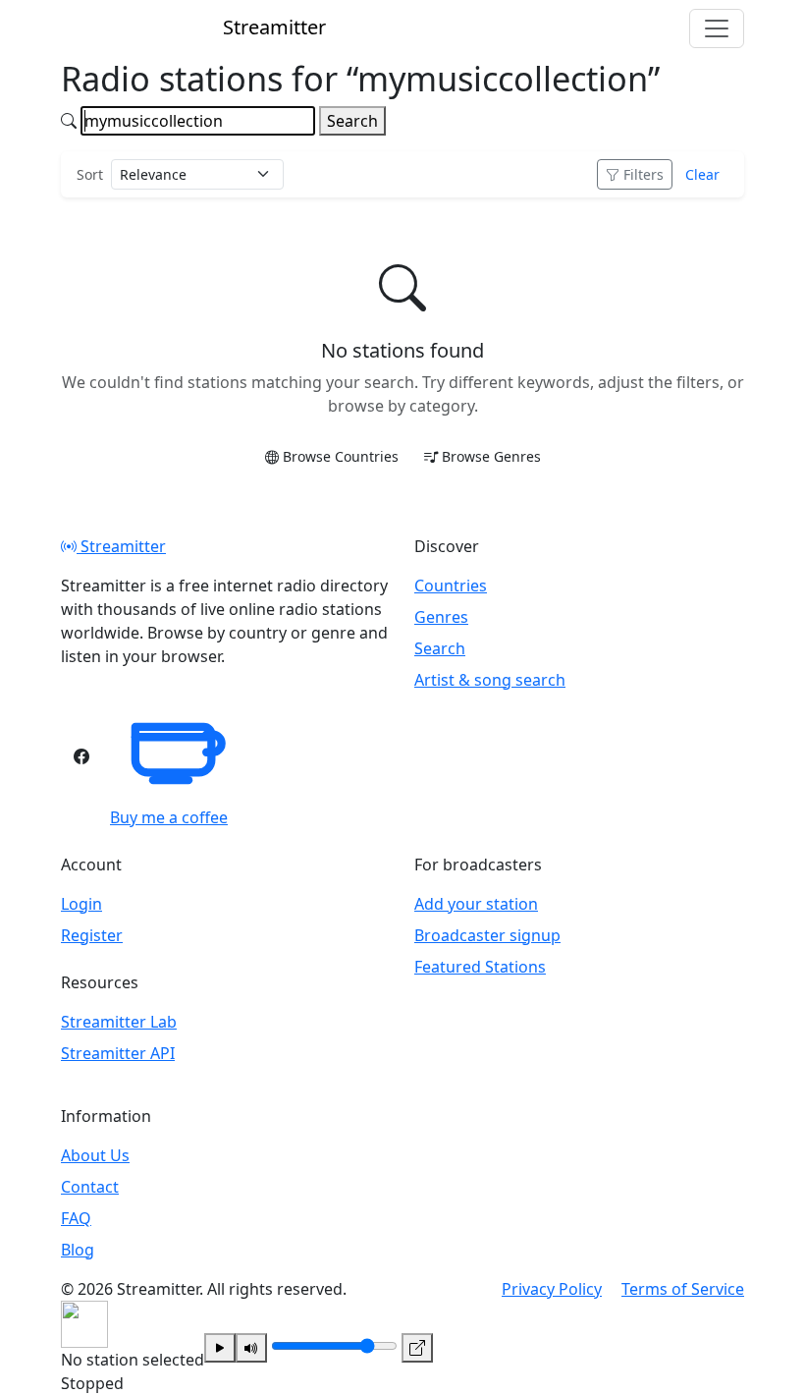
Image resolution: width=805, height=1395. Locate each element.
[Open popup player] (417, 1348)
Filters (643, 174)
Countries (450, 585)
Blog (77, 1249)
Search (352, 121)
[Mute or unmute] (251, 1348)
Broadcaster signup (487, 935)
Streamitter (121, 546)
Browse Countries (341, 456)
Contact (90, 1187)
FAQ (76, 1218)
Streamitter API (118, 1053)
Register (92, 935)
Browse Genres (491, 456)
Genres (441, 617)
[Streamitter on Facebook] (81, 756)
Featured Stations (480, 966)
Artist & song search (489, 680)
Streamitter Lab (119, 1021)
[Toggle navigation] (716, 28)
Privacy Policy (552, 1289)
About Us (95, 1155)
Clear (702, 174)
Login (81, 904)
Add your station (476, 904)
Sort (90, 174)
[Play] (220, 1348)
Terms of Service (682, 1289)
